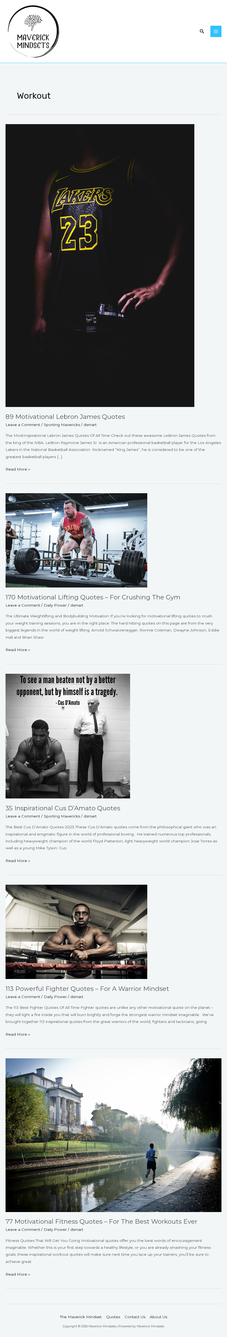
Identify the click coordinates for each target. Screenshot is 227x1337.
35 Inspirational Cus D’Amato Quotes (63, 808)
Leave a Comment (23, 424)
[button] (202, 31)
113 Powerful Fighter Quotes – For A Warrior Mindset (87, 989)
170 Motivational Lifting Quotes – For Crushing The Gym (93, 597)
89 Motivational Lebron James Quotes (65, 417)
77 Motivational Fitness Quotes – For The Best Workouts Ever (101, 1221)
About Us (158, 1317)
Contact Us (135, 1317)
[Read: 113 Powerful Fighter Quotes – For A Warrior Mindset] (76, 931)
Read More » (18, 468)
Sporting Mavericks (62, 424)
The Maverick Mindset (81, 1317)
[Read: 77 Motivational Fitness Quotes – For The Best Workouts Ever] (113, 1134)
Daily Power (55, 605)
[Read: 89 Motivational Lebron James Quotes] (100, 265)
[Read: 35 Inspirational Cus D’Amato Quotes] (68, 735)
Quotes (113, 1317)
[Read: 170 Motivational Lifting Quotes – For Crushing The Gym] (76, 540)
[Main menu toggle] (216, 31)
